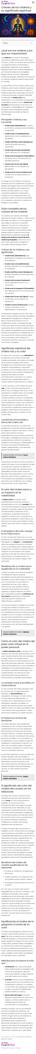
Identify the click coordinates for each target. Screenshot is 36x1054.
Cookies (18, 1048)
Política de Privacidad (7, 1048)
